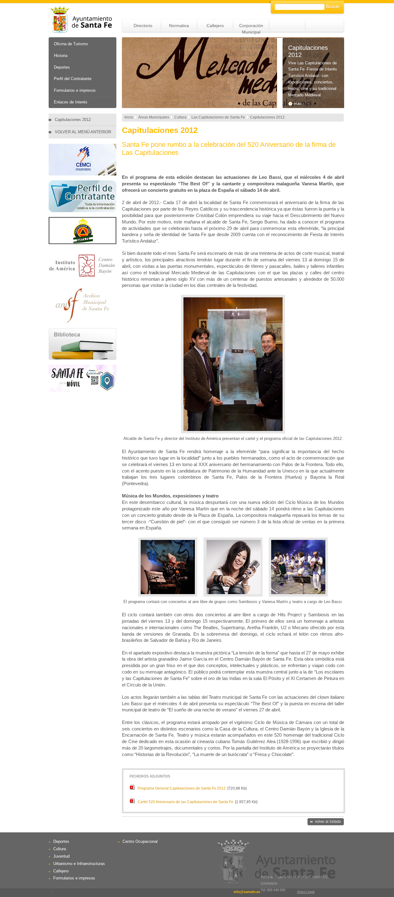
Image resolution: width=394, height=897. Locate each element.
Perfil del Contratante (72, 78)
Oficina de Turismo (71, 44)
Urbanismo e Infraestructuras (79, 863)
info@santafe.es (247, 892)
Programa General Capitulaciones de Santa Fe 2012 (182, 788)
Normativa (179, 25)
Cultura (59, 849)
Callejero (215, 25)
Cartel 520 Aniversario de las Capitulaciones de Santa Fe (185, 802)
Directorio (143, 25)
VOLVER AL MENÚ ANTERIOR (83, 132)
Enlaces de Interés (70, 102)
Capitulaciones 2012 (73, 119)
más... (299, 103)
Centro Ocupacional (140, 841)
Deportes (62, 67)
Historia (60, 55)
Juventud (61, 856)
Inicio (128, 117)
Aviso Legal (305, 892)
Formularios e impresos (75, 90)
